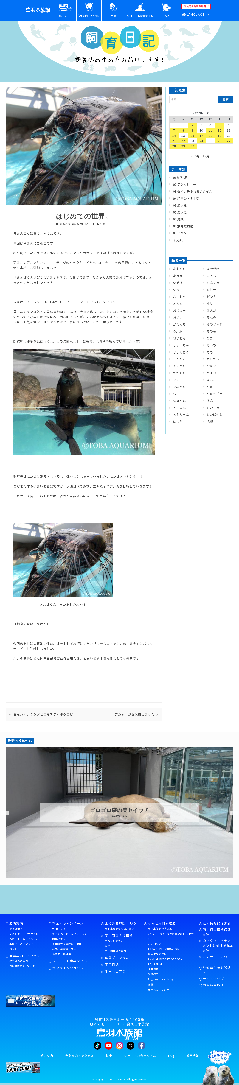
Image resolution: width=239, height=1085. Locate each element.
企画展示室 (16, 928)
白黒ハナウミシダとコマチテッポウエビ (43, 714)
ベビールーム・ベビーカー (25, 939)
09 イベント (181, 233)
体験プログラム (117, 957)
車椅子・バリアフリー (22, 944)
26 (219, 140)
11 (210, 130)
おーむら (179, 296)
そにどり (179, 366)
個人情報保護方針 (217, 923)
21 (174, 140)
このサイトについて (216, 959)
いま (176, 289)
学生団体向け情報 (119, 935)
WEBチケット (60, 928)
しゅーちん (181, 345)
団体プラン (59, 939)
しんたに (179, 359)
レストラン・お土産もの (24, 933)
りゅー (211, 387)
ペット (13, 949)
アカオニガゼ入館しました (135, 714)
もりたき (213, 359)
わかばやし (215, 414)
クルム (177, 331)
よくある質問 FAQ (120, 923)
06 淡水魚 (180, 212)
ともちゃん (181, 414)
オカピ (178, 303)
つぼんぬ (179, 400)
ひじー (211, 289)
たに (176, 380)
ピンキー (213, 296)
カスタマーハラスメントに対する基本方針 (218, 945)
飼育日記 (112, 964)
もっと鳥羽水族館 (162, 923)
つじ (176, 393)
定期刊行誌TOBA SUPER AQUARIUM (163, 946)
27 (229, 140)
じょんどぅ (181, 352)
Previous (3, 813)
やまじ (211, 373)
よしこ (211, 380)
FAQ (171, 1055)
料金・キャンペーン (67, 923)
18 (210, 135)
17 (201, 135)
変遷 (150, 984)
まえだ (211, 310)
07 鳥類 (178, 219)
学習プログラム (114, 940)
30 (192, 146)
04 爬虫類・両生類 (186, 198)
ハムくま (213, 282)
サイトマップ (213, 979)
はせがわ (213, 269)
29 (183, 146)
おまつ (178, 317)
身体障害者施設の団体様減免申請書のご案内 (67, 946)
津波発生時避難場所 (216, 970)
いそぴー (179, 282)
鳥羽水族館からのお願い (119, 928)
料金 (109, 1055)
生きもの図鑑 (115, 971)
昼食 (107, 945)
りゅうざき (215, 393)
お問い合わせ (213, 985)
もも (210, 352)
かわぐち (179, 324)
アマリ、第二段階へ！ (119, 810)
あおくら (179, 269)
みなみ (211, 317)
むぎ (210, 338)
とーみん (179, 407)
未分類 (178, 240)
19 (219, 135)
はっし (211, 275)
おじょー (179, 310)
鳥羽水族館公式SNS (160, 928)
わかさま (213, 407)
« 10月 (195, 156)
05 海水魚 (180, 205)
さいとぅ (179, 338)
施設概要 (153, 974)
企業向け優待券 (61, 954)
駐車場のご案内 (18, 961)
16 (192, 135)
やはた (211, 366)
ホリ (210, 303)
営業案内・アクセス (25, 956)
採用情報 (153, 969)
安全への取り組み (158, 989)
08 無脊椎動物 (183, 226)
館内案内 (16, 923)
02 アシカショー (184, 184)
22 (183, 140)
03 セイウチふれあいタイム (192, 191)
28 (174, 146)
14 (174, 135)
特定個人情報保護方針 (216, 932)
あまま (178, 275)
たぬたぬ (179, 387)
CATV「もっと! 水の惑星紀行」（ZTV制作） (171, 936)
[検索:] (201, 99)
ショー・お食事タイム (69, 961)
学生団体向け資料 (115, 950)
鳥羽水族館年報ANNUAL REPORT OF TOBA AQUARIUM (165, 959)
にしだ (178, 421)
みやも (211, 331)
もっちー (213, 345)
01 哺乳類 (65, 223)
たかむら (179, 373)
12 (219, 130)
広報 (210, 421)
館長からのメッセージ (161, 979)
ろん (210, 400)
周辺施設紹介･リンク (22, 966)
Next (231, 813)
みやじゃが (215, 324)
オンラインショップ (68, 968)
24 (201, 140)
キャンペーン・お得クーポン (69, 933)
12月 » (207, 156)
